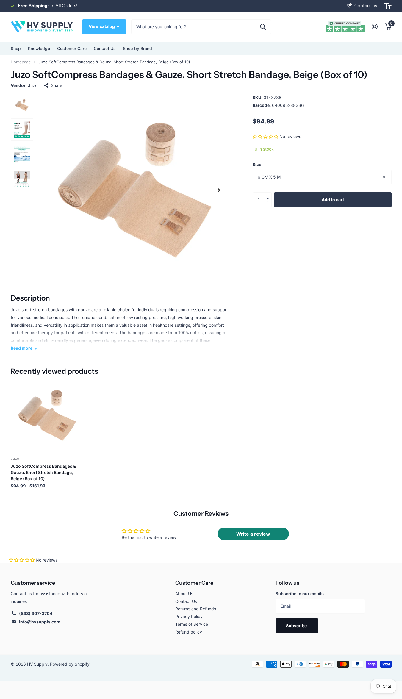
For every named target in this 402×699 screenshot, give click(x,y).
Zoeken (263, 26)
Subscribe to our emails (300, 593)
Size (257, 164)
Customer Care (194, 583)
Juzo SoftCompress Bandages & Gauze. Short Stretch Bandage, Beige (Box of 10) (43, 472)
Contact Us (105, 48)
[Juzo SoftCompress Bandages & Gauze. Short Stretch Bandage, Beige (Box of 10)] (47, 415)
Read (21, 348)
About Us (184, 593)
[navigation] (22, 105)
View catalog (102, 26)
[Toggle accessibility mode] (388, 5)
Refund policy (188, 631)
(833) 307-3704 (35, 613)
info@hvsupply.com (39, 621)
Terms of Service (191, 624)
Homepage (21, 62)
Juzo (32, 85)
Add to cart (333, 199)
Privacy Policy (189, 616)
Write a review (253, 534)
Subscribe (297, 625)
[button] (265, 136)
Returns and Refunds (195, 608)
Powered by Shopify (70, 664)
